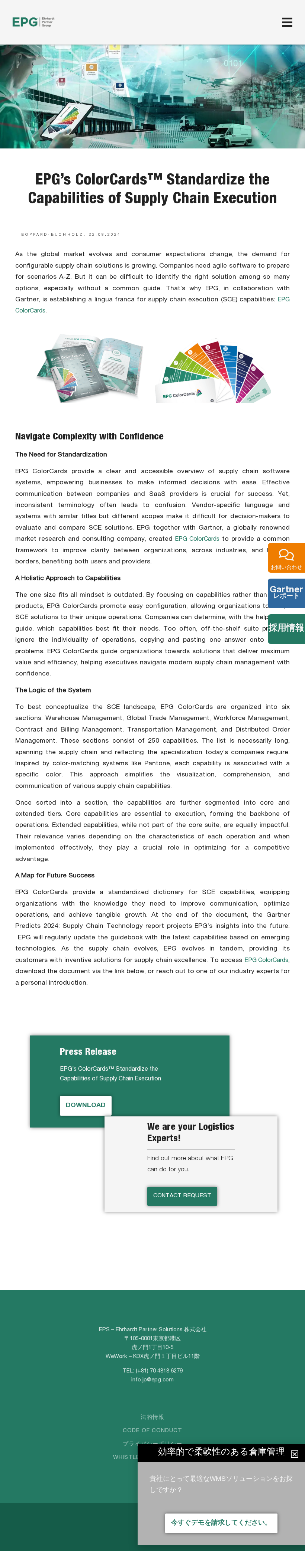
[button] (295, 1454)
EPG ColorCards (197, 540)
